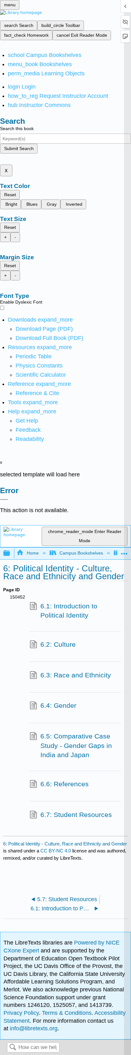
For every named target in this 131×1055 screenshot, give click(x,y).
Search (12, 1047)
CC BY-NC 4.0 (55, 850)
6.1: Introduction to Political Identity (68, 610)
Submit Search (19, 148)
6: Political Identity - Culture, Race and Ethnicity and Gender (65, 843)
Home (32, 553)
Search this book (17, 128)
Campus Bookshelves (81, 553)
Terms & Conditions (67, 1013)
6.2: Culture (58, 644)
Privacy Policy (21, 1013)
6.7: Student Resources (76, 814)
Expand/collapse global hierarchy (10, 553)
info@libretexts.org (33, 1028)
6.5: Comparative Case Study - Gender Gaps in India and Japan (76, 745)
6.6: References (64, 784)
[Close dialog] (4, 499)
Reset (10, 194)
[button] (28, 430)
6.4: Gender (58, 705)
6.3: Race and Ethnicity (75, 675)
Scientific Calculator (41, 375)
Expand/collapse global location (124, 552)
